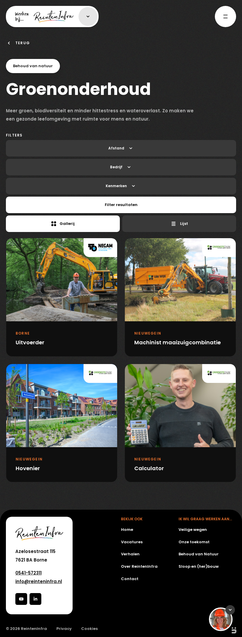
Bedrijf (116, 166)
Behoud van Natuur (199, 554)
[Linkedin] (35, 599)
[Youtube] (21, 599)
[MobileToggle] (225, 16)
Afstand (116, 148)
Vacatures (132, 542)
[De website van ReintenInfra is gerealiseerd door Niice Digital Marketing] (227, 630)
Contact (129, 579)
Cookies (89, 628)
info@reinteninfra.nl (38, 581)
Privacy (64, 628)
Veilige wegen (193, 529)
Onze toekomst (194, 542)
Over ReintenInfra (139, 566)
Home (127, 529)
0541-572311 (28, 573)
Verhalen (130, 554)
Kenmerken (116, 185)
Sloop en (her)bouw (199, 566)
